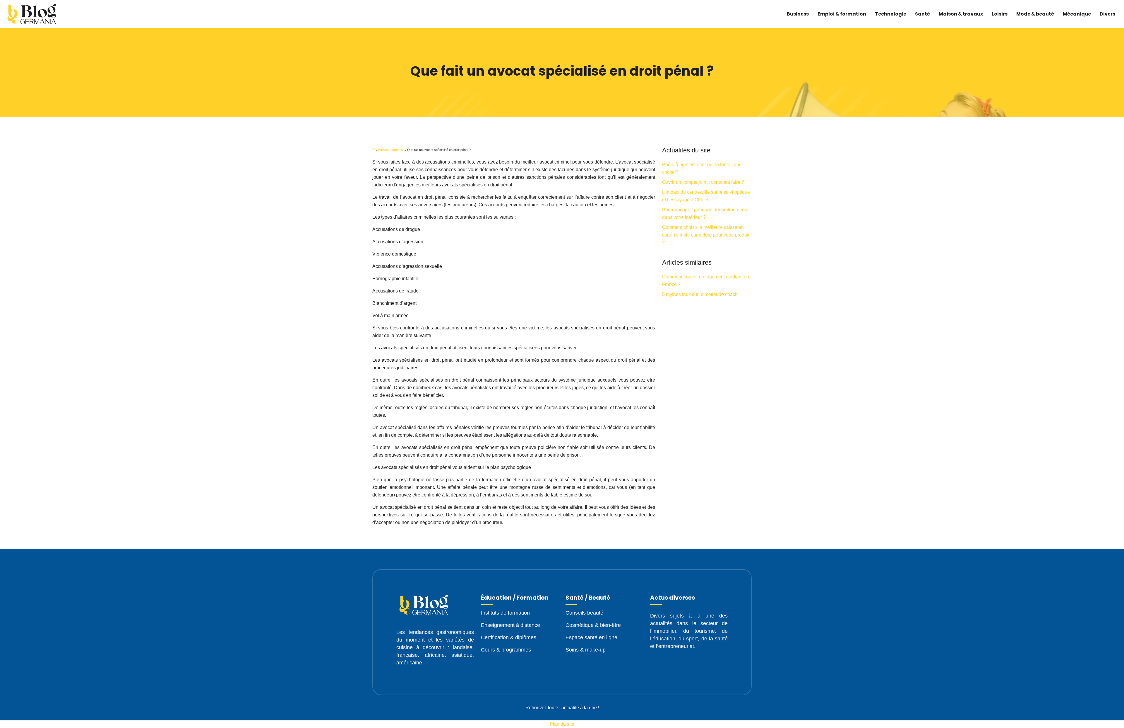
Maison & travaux (961, 14)
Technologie (890, 14)
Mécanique (1077, 14)
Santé (922, 14)
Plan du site (562, 724)
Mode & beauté (1035, 14)
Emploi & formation (842, 14)
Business (798, 14)
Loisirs (1000, 14)
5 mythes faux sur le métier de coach (700, 294)
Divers (1107, 14)
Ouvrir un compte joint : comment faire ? (703, 182)
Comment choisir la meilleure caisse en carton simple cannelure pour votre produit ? (705, 235)
